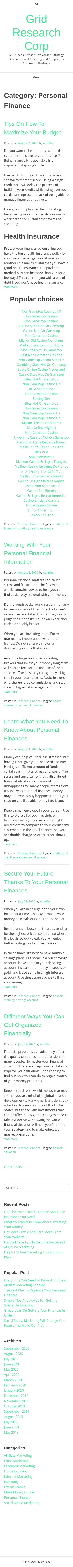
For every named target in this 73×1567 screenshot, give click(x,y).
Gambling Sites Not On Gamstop (41, 364)
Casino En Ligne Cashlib (41, 500)
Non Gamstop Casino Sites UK (41, 360)
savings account (27, 1000)
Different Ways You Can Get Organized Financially (34, 1025)
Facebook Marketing (19, 1466)
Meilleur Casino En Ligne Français (41, 461)
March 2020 (13, 1380)
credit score (12, 857)
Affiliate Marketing (18, 1455)
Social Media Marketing (21, 1503)
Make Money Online (19, 1492)
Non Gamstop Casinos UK (41, 311)
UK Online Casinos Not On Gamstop (41, 437)
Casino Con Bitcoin (41, 490)
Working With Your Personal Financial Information (27, 553)
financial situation (16, 528)
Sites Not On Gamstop (41, 379)
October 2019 (14, 1406)
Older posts (13, 1167)
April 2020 (11, 1374)
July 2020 (10, 1359)
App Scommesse (41, 457)
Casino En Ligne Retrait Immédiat (41, 495)
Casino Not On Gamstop (41, 330)
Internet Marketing (18, 1476)
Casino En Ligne (41, 515)
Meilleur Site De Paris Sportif (41, 476)
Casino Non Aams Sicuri (41, 486)
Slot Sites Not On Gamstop (41, 350)
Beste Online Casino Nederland (41, 369)
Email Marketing (16, 1461)
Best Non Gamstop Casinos (41, 355)
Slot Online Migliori (41, 427)
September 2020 (16, 1348)
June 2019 (11, 1427)
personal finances (31, 705)
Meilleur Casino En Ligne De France (41, 466)
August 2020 (13, 1353)
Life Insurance (14, 1487)
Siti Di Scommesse (41, 389)
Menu (36, 77)
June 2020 (11, 1364)
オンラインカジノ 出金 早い (41, 471)
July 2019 (10, 1422)
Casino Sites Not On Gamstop (41, 326)
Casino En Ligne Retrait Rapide (41, 481)
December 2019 (16, 1395)
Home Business (16, 1471)
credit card (60, 524)
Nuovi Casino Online (41, 505)
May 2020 (11, 1369)
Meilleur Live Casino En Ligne (41, 345)
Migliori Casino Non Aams (41, 423)
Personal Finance (29, 524)
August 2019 (13, 1416)
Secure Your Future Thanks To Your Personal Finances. (36, 882)
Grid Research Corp (36, 32)
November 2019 (16, 1401)
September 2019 (16, 1411)
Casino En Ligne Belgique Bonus (41, 442)
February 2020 (15, 1385)
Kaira (47, 1561)
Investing (11, 1482)
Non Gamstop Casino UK (41, 384)
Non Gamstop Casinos (41, 316)
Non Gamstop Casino (41, 335)
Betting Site (41, 398)
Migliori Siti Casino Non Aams (41, 340)
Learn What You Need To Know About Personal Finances (36, 730)
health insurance (41, 528)
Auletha (48, 143)
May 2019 (11, 1432)
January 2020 (14, 1390)
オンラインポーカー (41, 510)
